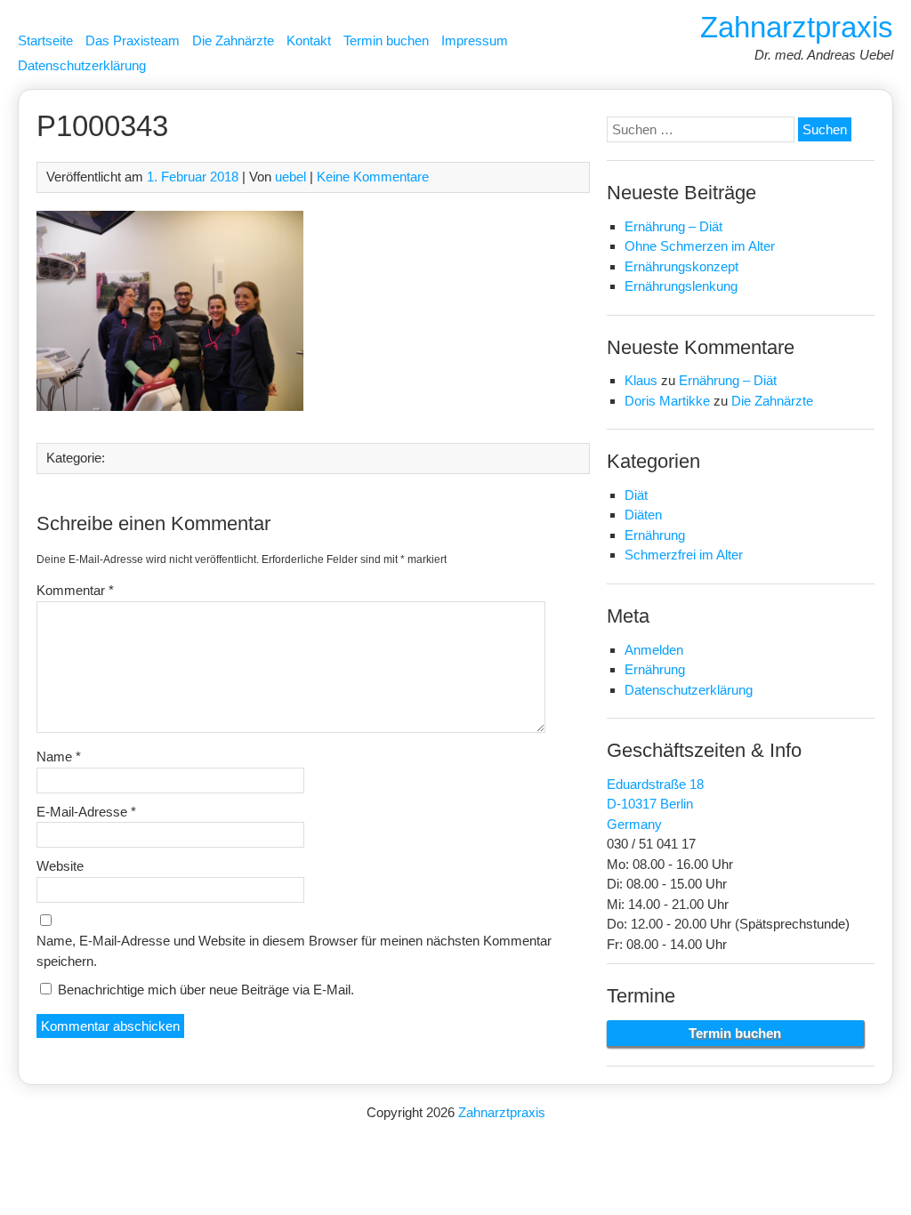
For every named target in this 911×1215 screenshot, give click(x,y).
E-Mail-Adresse (86, 811)
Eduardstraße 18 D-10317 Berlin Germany (655, 804)
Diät (636, 495)
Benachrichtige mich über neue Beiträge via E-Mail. (206, 989)
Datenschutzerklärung (82, 65)
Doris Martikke (667, 400)
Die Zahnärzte (233, 40)
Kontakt (308, 40)
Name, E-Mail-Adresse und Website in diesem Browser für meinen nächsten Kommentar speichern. (294, 951)
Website (60, 865)
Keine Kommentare (373, 176)
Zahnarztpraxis (796, 27)
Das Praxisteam (132, 40)
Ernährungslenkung (681, 286)
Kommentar (75, 590)
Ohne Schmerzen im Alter (700, 245)
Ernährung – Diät (673, 226)
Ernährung (655, 535)
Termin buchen (386, 40)
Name (58, 756)
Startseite (45, 40)
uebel (290, 176)
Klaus (641, 380)
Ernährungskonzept (681, 266)
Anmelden (654, 649)
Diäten (643, 514)
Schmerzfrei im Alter (684, 554)
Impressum (474, 40)
